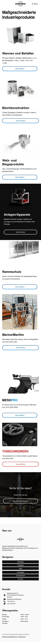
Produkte (20, 565)
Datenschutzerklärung (9, 637)
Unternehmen (20, 575)
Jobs (20, 568)
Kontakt (20, 579)
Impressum (22, 637)
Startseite (20, 562)
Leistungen (20, 572)
